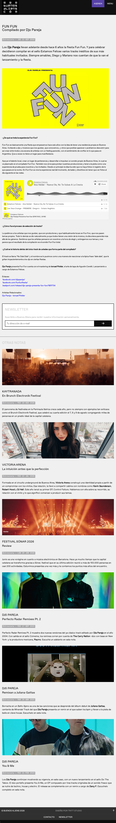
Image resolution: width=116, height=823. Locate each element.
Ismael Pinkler (19, 295)
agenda (98, 3)
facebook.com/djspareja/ (14, 279)
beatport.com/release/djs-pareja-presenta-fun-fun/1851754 (29, 285)
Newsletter (65, 817)
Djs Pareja (6, 295)
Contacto (49, 817)
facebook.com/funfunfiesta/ (15, 282)
